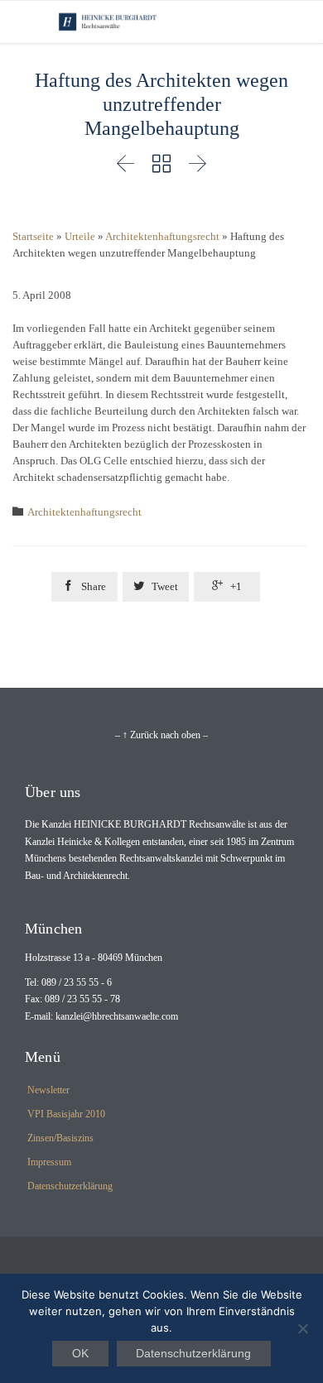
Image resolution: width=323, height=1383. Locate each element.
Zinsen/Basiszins (60, 1138)
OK (80, 1353)
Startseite (33, 236)
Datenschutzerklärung (70, 1186)
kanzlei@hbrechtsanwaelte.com (116, 1016)
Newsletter (48, 1090)
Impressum (49, 1162)
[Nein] (302, 1328)
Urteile (80, 236)
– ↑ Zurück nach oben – (161, 735)
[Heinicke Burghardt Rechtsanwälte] (107, 22)
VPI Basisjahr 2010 (66, 1114)
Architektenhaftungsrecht (162, 236)
